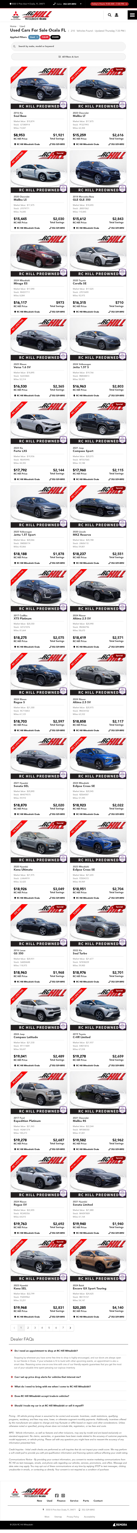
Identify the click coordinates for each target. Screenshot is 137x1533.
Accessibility (89, 1517)
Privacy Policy (73, 1517)
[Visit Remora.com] (120, 1525)
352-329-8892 (58, 144)
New (39, 1501)
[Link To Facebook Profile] (57, 1495)
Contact (98, 1501)
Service (74, 1501)
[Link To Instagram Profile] (63, 1495)
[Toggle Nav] (132, 15)
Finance (61, 1501)
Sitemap (58, 1517)
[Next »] (70, 1328)
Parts (86, 1501)
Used (49, 1501)
